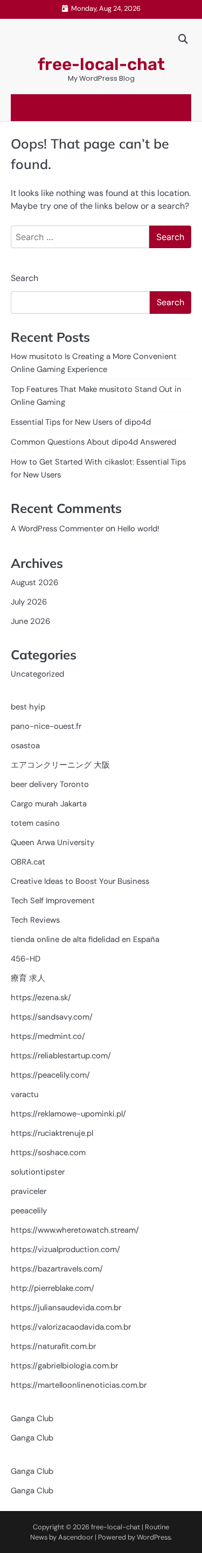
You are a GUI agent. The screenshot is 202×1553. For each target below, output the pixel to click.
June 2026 (30, 621)
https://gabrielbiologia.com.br (64, 1365)
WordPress (154, 1537)
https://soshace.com (48, 1152)
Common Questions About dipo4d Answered (93, 442)
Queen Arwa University (52, 842)
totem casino (35, 823)
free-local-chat (101, 64)
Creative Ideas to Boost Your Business (80, 881)
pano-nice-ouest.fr (46, 726)
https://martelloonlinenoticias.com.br (79, 1385)
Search (24, 278)
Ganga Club (32, 1418)
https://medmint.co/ (48, 1036)
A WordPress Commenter (57, 528)
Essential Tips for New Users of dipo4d (81, 422)
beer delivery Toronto (50, 784)
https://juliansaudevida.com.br (66, 1307)
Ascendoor (75, 1537)
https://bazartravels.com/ (57, 1268)
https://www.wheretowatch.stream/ (75, 1230)
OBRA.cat (28, 861)
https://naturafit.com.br (53, 1346)
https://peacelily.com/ (50, 1075)
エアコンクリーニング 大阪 (60, 765)
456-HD (25, 958)
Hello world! (138, 528)
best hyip (28, 706)
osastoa (25, 745)
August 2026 (34, 582)
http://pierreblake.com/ (52, 1288)
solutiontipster (38, 1171)
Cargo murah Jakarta (49, 803)
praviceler (28, 1191)
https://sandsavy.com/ (52, 1016)
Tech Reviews (35, 920)
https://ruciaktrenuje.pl (52, 1133)
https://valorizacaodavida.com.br (71, 1327)
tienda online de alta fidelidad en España (85, 939)
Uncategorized (37, 674)
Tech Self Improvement (53, 900)
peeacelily (29, 1210)
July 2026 (29, 601)
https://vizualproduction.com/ (65, 1249)
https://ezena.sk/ (41, 997)
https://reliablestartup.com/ (61, 1055)
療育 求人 (28, 978)
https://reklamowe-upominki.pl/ (68, 1113)
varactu (24, 1094)
